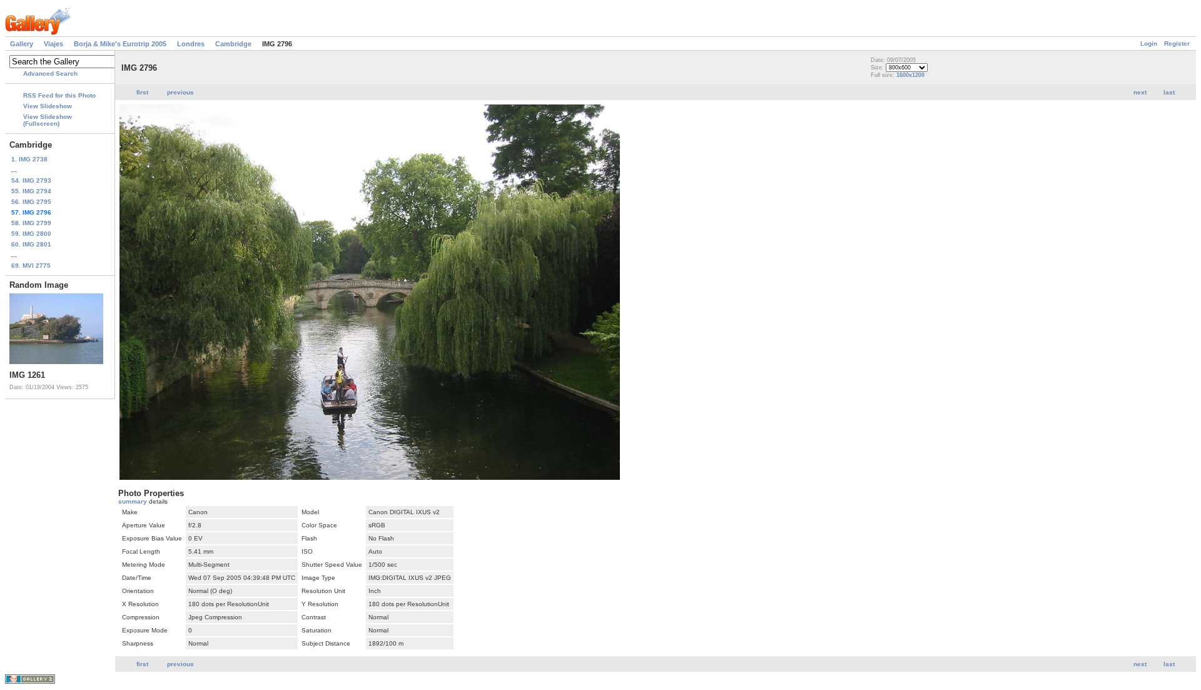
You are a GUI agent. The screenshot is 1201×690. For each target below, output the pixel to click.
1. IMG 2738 (29, 159)
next (1140, 92)
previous (180, 92)
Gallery (21, 44)
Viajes (53, 44)
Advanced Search (50, 73)
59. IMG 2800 (31, 233)
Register (1177, 43)
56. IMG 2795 (31, 201)
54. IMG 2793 (31, 180)
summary (133, 501)
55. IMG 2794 (31, 191)
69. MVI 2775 (31, 265)
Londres (191, 44)
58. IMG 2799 (31, 223)
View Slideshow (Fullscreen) (47, 120)
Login (1148, 43)
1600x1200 (910, 75)
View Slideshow (47, 106)
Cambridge (233, 44)
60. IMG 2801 (31, 244)
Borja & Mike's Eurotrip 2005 (120, 44)
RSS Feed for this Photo (59, 95)
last (1169, 92)
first (142, 92)
